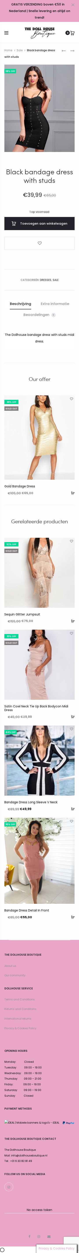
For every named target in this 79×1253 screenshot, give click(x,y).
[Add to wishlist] (39, 243)
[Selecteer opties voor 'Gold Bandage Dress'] (71, 493)
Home (8, 50)
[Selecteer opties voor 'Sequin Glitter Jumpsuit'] (71, 620)
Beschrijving (20, 303)
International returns (17, 1018)
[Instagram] (8, 1187)
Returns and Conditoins (20, 1009)
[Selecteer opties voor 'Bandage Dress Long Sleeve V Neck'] (71, 808)
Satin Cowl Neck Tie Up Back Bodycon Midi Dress (36, 708)
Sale (20, 50)
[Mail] (48, 1236)
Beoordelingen (38, 314)
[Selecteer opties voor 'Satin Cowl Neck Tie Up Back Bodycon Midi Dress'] (71, 716)
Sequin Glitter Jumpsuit (22, 614)
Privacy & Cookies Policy (20, 1028)
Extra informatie (55, 303)
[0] (72, 33)
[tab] (20, 303)
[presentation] (7, 437)
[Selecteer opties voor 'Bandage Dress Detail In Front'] (71, 917)
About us (10, 966)
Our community (14, 975)
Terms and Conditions (19, 999)
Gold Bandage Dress (19, 486)
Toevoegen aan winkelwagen (43, 223)
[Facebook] (29, 1236)
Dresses (45, 280)
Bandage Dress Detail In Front (26, 910)
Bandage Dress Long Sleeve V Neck (30, 802)
